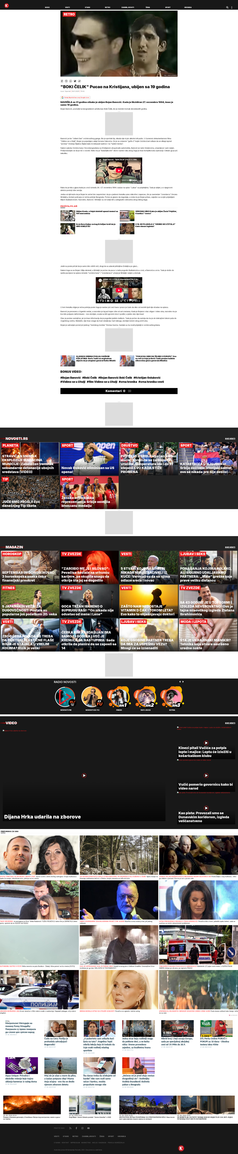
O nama (57, 1143)
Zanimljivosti (127, 7)
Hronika (188, 7)
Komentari (115, 391)
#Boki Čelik (89, 377)
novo (47, 7)
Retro (107, 7)
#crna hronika (128, 381)
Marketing (86, 1143)
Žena (148, 7)
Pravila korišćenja (116, 1143)
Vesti (67, 7)
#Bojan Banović (70, 377)
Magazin (14, 547)
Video (11, 723)
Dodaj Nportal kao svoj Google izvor (76, 97)
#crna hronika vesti (151, 381)
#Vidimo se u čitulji (72, 381)
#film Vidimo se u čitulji (102, 381)
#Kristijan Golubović (147, 377)
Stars (87, 7)
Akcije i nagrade (99, 1143)
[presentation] (180, 681)
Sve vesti (230, 439)
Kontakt (65, 1143)
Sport (168, 7)
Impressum (75, 1143)
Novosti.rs (17, 439)
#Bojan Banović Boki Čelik (115, 377)
